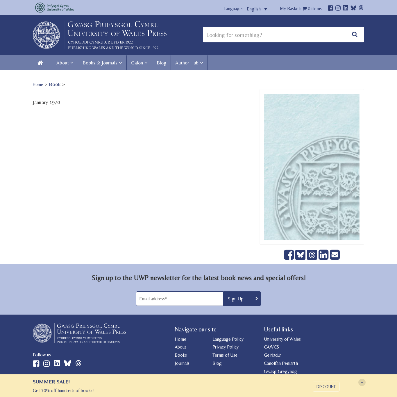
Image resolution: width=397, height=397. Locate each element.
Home (38, 84)
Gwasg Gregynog (280, 371)
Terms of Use (224, 355)
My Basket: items (301, 8)
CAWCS (271, 347)
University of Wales (282, 339)
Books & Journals (100, 63)
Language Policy (228, 339)
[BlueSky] (353, 9)
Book (55, 84)
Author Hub (187, 63)
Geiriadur (272, 355)
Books (181, 355)
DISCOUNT (326, 386)
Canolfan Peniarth (281, 363)
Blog (161, 63)
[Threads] (361, 8)
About (62, 63)
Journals (182, 363)
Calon (137, 63)
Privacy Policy (225, 347)
